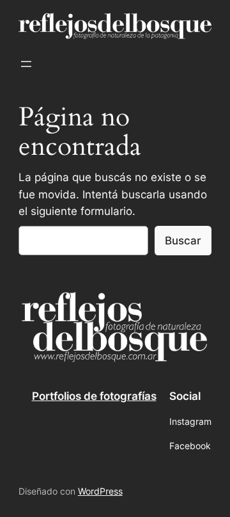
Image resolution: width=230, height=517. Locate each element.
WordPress (100, 491)
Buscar (183, 240)
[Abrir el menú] (26, 64)
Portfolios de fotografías (94, 396)
